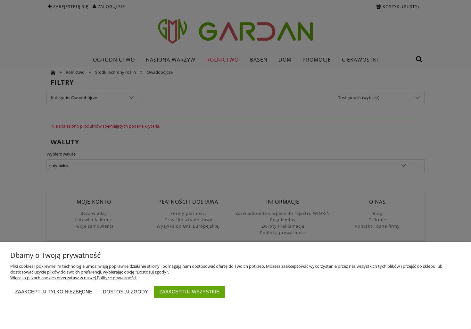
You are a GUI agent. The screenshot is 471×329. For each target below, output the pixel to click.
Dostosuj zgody (125, 291)
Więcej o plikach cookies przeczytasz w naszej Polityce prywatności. (73, 278)
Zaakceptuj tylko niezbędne (53, 291)
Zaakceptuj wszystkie (189, 291)
